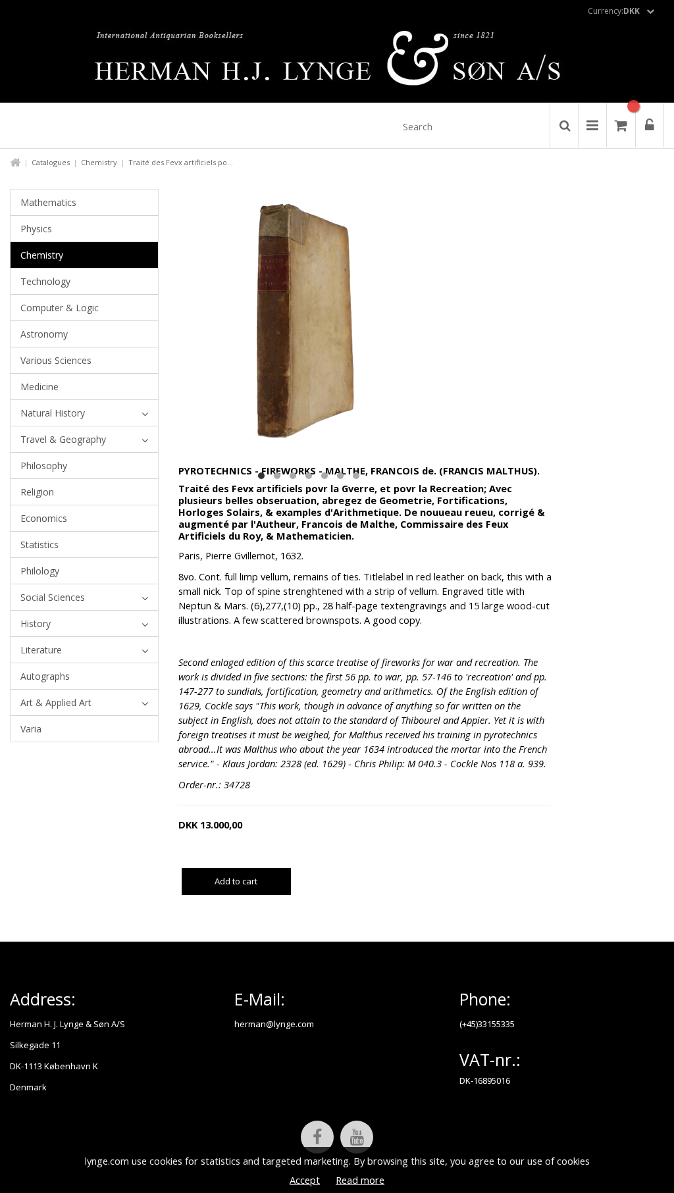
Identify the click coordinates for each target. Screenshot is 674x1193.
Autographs (45, 676)
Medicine (39, 386)
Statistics (39, 544)
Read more (360, 1179)
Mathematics (48, 202)
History (35, 623)
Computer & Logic (59, 307)
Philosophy (43, 465)
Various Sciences (55, 360)
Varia (30, 729)
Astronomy (44, 334)
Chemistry (99, 162)
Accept (305, 1179)
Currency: (614, 10)
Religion (37, 492)
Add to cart (236, 881)
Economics (43, 518)
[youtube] (356, 1137)
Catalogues (51, 162)
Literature (41, 650)
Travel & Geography (63, 439)
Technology (45, 281)
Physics (36, 228)
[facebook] (317, 1137)
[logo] (337, 61)
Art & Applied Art (55, 702)
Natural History (52, 413)
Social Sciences (52, 597)
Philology (39, 571)
